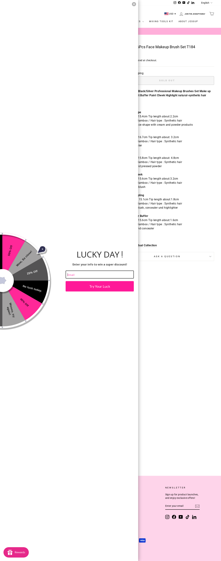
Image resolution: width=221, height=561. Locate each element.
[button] (134, 4)
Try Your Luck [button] (99, 286)
